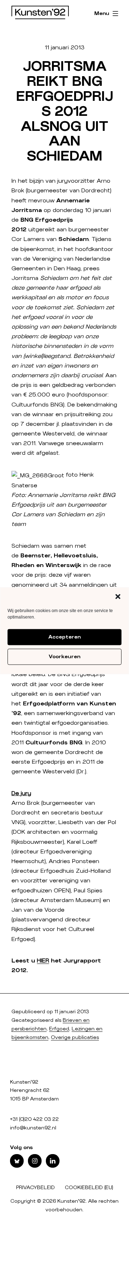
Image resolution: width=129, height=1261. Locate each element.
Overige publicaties (75, 1037)
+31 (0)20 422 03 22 (34, 1119)
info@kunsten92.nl (33, 1128)
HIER (43, 961)
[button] (117, 596)
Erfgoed (59, 1028)
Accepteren (64, 637)
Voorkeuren (64, 656)
